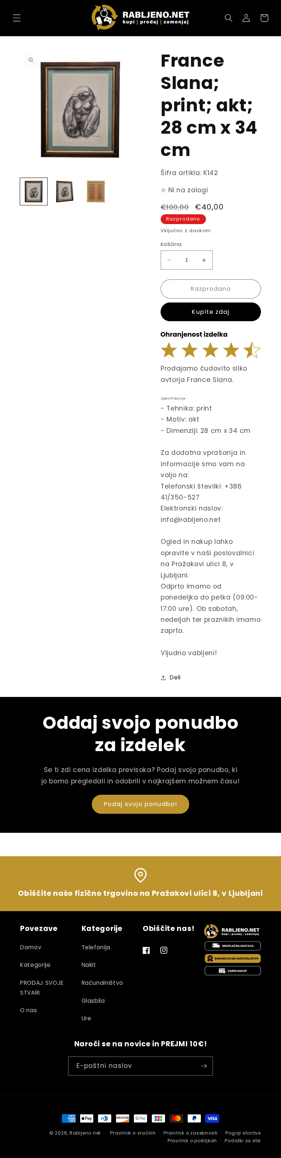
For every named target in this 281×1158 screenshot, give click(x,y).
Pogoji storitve (243, 1133)
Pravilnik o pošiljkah (192, 1140)
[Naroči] (204, 1066)
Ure (86, 1018)
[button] (17, 18)
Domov (30, 947)
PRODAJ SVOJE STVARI (42, 987)
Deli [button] (175, 677)
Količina (171, 244)
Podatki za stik (243, 1140)
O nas (28, 1010)
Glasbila (93, 1001)
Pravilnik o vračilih (133, 1133)
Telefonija (96, 947)
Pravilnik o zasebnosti (191, 1133)
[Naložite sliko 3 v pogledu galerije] (95, 191)
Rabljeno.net (85, 1133)
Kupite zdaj (210, 312)
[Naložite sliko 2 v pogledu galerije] (64, 191)
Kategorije (35, 965)
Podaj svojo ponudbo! (140, 804)
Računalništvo (103, 983)
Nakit (89, 965)
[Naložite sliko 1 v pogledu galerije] (33, 191)
